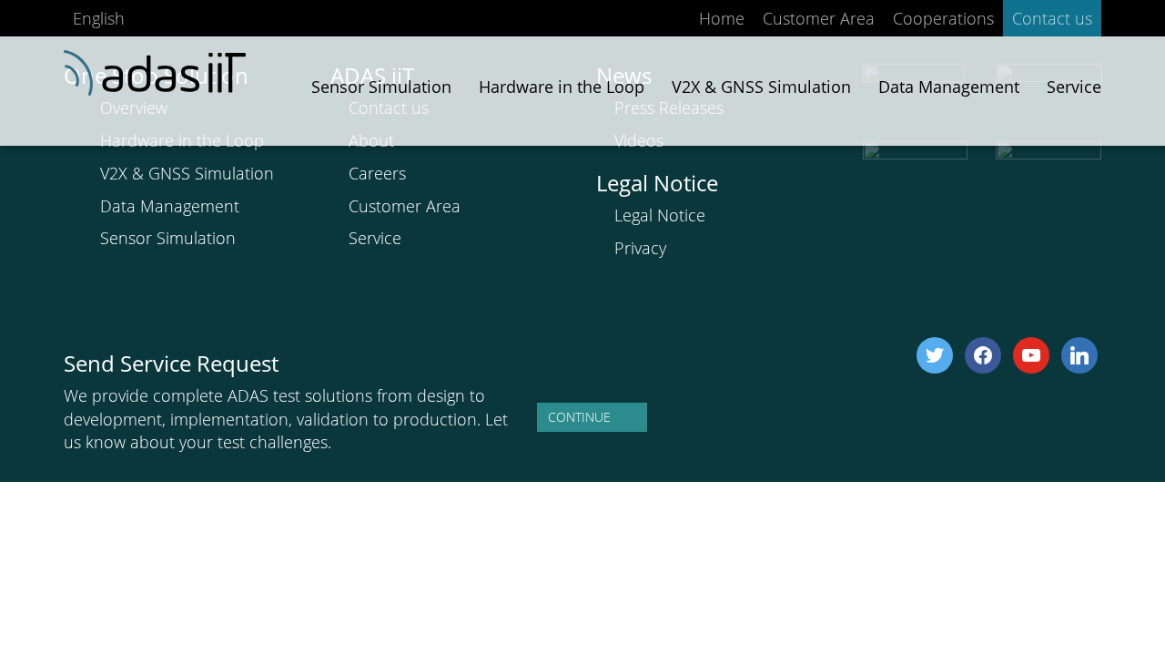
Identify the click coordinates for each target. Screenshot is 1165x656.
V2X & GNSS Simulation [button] (761, 86)
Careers (377, 173)
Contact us (1052, 18)
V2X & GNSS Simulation (187, 173)
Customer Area (819, 18)
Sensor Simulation (168, 238)
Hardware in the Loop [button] (561, 86)
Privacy (640, 248)
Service (1074, 86)
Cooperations (943, 18)
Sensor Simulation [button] (381, 86)
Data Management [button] (948, 86)
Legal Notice (659, 215)
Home (722, 18)
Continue (579, 416)
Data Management (169, 206)
